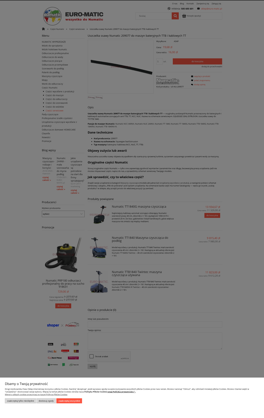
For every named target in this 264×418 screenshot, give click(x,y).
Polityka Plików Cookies (96, 391)
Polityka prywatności (123, 391)
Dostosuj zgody (46, 401)
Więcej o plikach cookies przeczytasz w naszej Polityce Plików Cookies (36, 394)
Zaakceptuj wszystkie (69, 401)
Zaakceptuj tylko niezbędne (20, 401)
